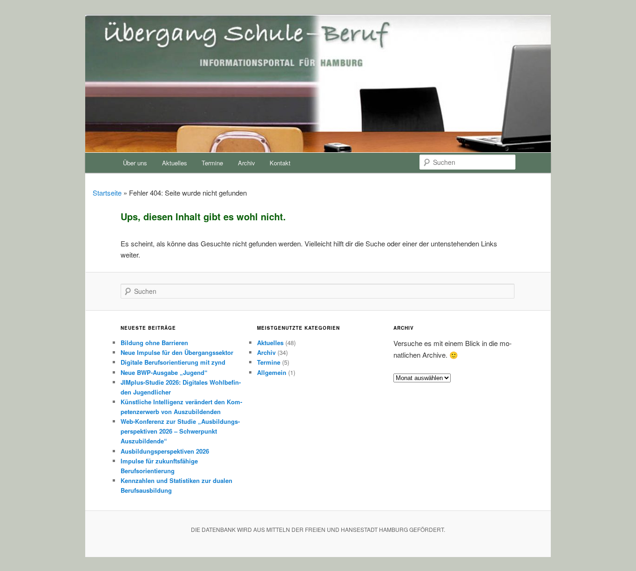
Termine (212, 162)
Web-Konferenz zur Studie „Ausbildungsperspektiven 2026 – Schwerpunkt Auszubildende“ (180, 431)
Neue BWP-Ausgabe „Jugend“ (164, 372)
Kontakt (280, 162)
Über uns (135, 162)
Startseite (107, 192)
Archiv (246, 162)
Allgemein (271, 372)
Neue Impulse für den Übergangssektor (177, 352)
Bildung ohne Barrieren (154, 342)
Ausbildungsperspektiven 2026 (165, 451)
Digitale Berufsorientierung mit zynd (173, 362)
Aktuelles (174, 162)
